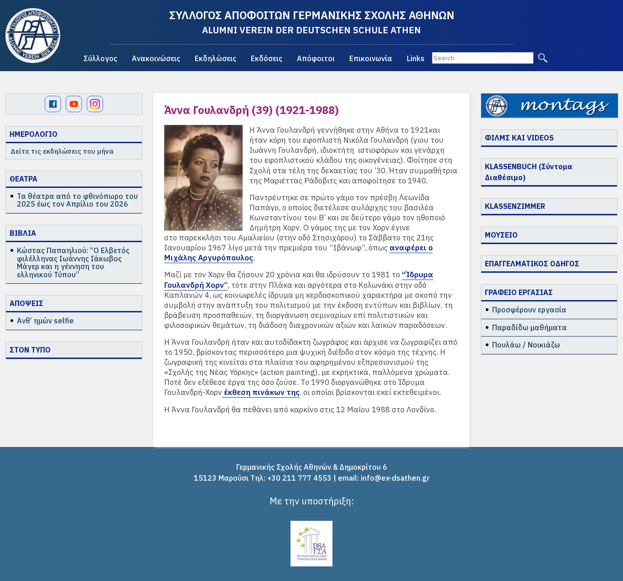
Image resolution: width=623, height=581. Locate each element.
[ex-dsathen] (32, 35)
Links (416, 58)
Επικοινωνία (370, 58)
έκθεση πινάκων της (261, 392)
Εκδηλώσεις (215, 58)
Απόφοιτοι (316, 58)
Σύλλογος (100, 58)
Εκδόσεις (266, 58)
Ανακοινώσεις (156, 58)
